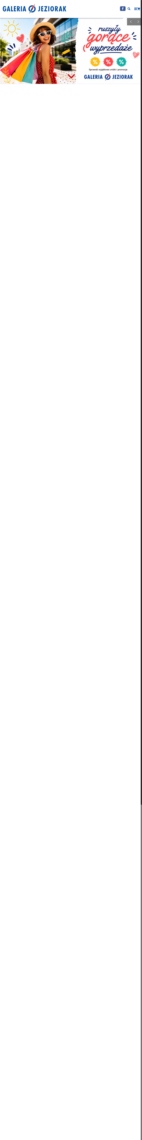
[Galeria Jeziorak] (34, 9)
